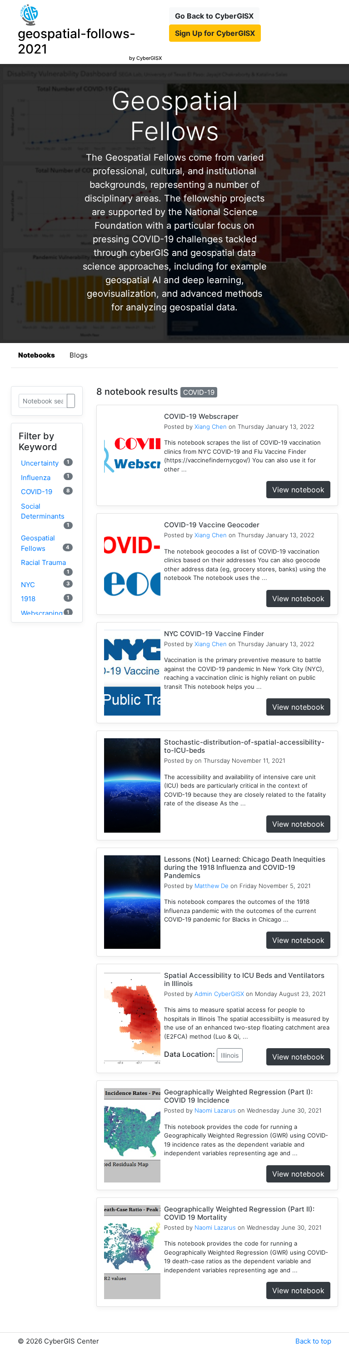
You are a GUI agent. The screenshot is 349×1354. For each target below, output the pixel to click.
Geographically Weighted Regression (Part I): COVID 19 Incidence (238, 1096)
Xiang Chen (210, 426)
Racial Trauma (45, 566)
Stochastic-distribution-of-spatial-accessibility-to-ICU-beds (244, 746)
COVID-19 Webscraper (201, 416)
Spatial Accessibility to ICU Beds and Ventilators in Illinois (244, 979)
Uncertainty (45, 463)
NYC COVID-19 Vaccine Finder (214, 633)
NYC (45, 584)
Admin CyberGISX (219, 993)
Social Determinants (45, 515)
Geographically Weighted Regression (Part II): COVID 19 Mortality (239, 1213)
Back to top (313, 1341)
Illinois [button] (230, 1055)
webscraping (45, 613)
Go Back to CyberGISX (214, 15)
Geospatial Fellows (45, 543)
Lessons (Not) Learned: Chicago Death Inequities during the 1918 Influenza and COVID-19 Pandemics (244, 867)
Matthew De (211, 885)
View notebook (298, 489)
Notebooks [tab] (36, 355)
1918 (45, 598)
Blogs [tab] (79, 355)
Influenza (45, 477)
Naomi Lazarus (215, 1110)
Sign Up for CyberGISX (215, 33)
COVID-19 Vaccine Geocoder (211, 524)
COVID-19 (45, 491)
